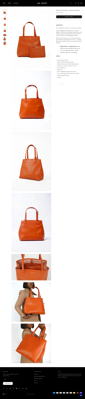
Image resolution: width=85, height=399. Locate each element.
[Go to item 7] (4, 43)
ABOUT (9, 3)
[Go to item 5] (4, 35)
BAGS (4, 3)
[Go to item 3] (4, 24)
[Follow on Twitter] (6, 388)
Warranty (36, 382)
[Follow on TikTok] (19, 388)
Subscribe (8, 383)
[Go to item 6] (4, 39)
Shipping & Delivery (38, 378)
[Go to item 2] (4, 18)
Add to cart (69, 16)
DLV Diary (16, 3)
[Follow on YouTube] (16, 388)
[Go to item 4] (4, 30)
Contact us (36, 374)
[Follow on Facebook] (3, 388)
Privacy (35, 380)
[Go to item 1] (4, 12)
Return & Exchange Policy (39, 376)
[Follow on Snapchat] (26, 388)
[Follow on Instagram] (10, 388)
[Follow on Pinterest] (13, 388)
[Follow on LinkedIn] (23, 388)
